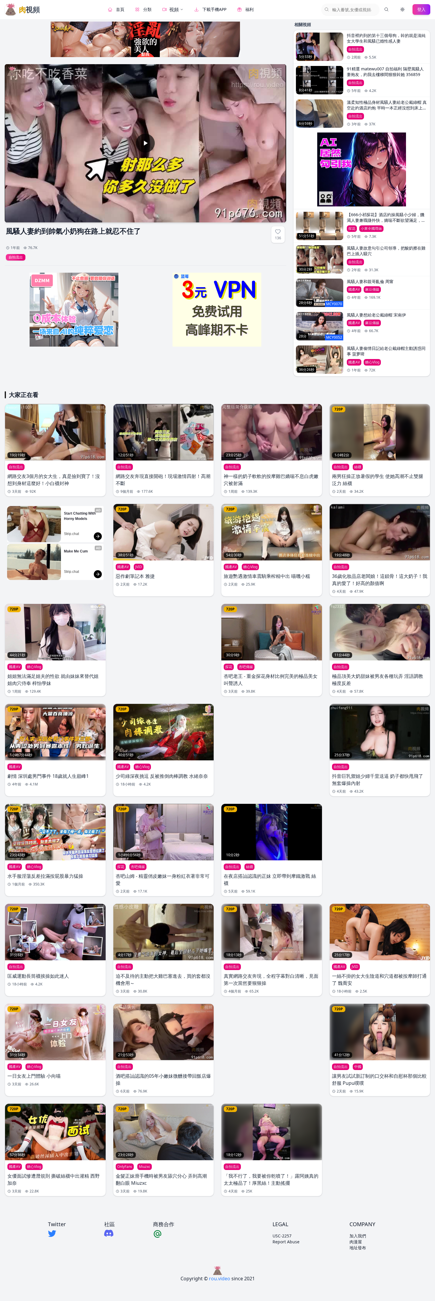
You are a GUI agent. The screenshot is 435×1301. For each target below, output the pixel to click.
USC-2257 (282, 1236)
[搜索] (386, 9)
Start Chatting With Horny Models (80, 516)
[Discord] (109, 1233)
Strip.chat (71, 534)
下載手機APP (214, 9)
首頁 (120, 9)
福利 (249, 9)
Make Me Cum (76, 551)
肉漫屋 (355, 1242)
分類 (147, 9)
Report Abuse (286, 1242)
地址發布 (357, 1247)
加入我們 (357, 1236)
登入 (421, 9)
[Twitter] (57, 1233)
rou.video (219, 1278)
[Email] (163, 1233)
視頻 (174, 9)
